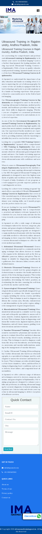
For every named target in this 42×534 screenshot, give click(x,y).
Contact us (6, 497)
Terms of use (7, 489)
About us (5, 484)
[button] (3, 24)
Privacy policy (7, 493)
